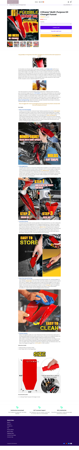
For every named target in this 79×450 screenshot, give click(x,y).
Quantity (42, 21)
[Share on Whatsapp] (70, 4)
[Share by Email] (71, 4)
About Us (9, 424)
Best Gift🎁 (41, 2)
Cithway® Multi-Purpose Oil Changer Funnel (17, 4)
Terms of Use (10, 437)
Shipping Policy (10, 433)
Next (37, 25)
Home (36, 2)
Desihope (15, 443)
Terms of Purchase (11, 435)
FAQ (8, 427)
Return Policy (10, 431)
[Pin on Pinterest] (69, 4)
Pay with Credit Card (56, 31)
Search (8, 422)
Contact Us (9, 426)
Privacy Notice (10, 429)
